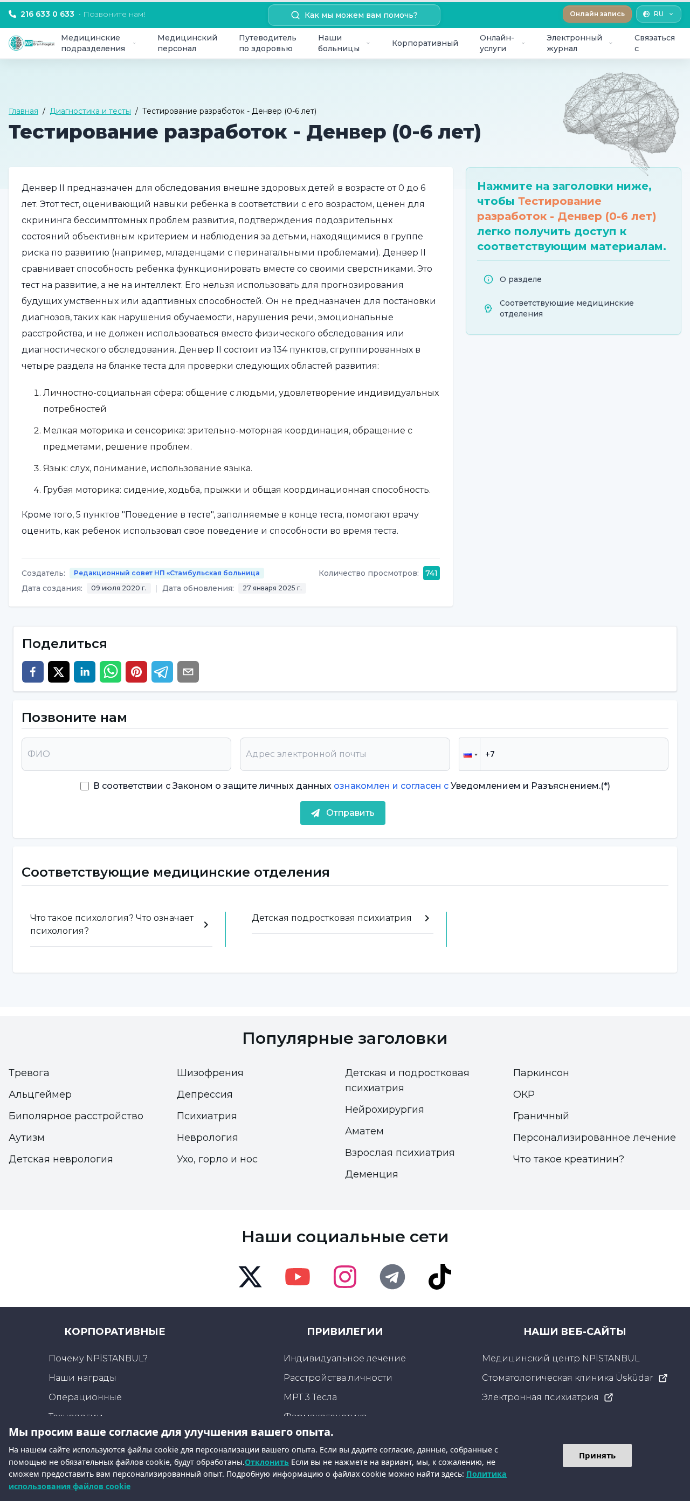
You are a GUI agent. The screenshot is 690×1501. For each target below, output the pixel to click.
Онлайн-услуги (497, 43)
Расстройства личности (338, 1378)
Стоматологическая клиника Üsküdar (567, 1378)
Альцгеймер (40, 1094)
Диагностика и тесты (90, 111)
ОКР (524, 1094)
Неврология (207, 1138)
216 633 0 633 (82, 14)
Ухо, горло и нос (217, 1159)
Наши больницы (339, 43)
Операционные (85, 1397)
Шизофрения (210, 1073)
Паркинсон (541, 1073)
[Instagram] (345, 1277)
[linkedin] (84, 672)
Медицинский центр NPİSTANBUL (561, 1358)
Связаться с (654, 43)
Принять (597, 1455)
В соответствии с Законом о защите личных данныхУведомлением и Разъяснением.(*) (351, 786)
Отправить (350, 813)
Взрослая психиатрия (400, 1153)
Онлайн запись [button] (597, 14)
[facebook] (33, 672)
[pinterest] (136, 672)
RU (659, 14)
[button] (469, 754)
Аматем (364, 1131)
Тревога (29, 1073)
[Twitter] (250, 1277)
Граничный (541, 1116)
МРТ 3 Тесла (310, 1397)
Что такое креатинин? (568, 1159)
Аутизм (27, 1138)
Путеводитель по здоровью (267, 43)
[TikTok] (440, 1277)
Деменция (371, 1174)
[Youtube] (297, 1277)
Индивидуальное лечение (345, 1358)
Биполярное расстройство (76, 1116)
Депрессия (205, 1094)
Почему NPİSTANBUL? (98, 1358)
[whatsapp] (110, 672)
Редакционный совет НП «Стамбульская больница (167, 573)
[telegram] (162, 672)
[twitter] (59, 672)
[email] (188, 672)
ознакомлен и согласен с (390, 786)
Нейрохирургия (384, 1110)
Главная (23, 111)
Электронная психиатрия (540, 1397)
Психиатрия (207, 1116)
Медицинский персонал (187, 43)
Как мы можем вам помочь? (361, 15)
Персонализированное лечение (594, 1138)
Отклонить (267, 1462)
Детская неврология (61, 1159)
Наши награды (82, 1378)
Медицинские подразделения (93, 43)
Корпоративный (425, 43)
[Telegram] (392, 1277)
